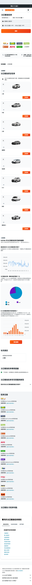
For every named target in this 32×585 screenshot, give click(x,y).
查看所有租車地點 (9, 403)
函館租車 (6, 546)
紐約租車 (6, 554)
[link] (16, 342)
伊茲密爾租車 (7, 548)
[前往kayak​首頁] (9, 10)
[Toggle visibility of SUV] (18, 302)
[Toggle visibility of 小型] (7, 302)
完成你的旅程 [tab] (14, 524)
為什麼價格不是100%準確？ (9, 580)
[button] (30, 6)
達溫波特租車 (7, 543)
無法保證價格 (20, 570)
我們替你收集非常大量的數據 (10, 578)
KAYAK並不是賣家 (7, 575)
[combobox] (5, 17)
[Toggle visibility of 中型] (7, 304)
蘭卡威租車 (6, 535)
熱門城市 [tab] (22, 524)
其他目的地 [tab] (5, 524)
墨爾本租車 (6, 552)
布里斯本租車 (7, 541)
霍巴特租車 (6, 539)
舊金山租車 (6, 550)
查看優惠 (26, 97)
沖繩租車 (6, 533)
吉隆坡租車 (6, 537)
